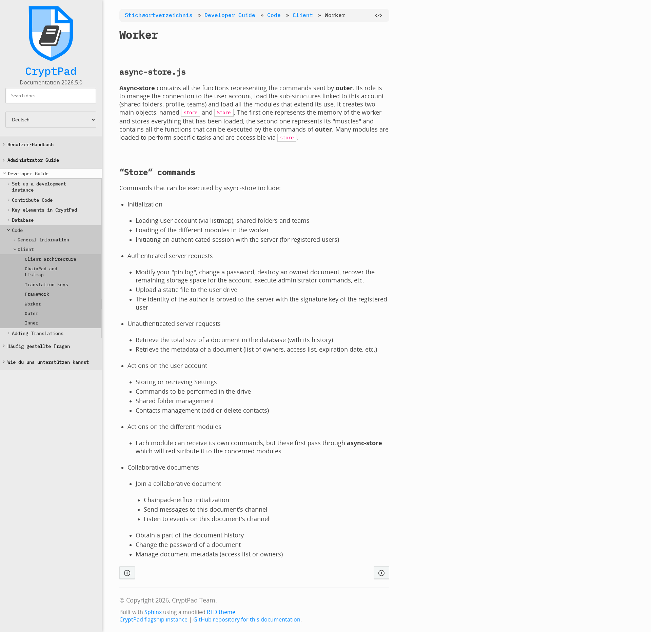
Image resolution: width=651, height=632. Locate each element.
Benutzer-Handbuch (30, 144)
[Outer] (381, 572)
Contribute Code (32, 200)
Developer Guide (28, 173)
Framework (37, 294)
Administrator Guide (33, 160)
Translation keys (46, 285)
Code (17, 230)
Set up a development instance (39, 186)
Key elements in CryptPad (44, 209)
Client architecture (50, 259)
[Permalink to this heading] (168, 34)
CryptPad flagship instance (153, 619)
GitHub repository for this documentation (246, 619)
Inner (31, 323)
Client (26, 249)
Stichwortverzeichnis (159, 15)
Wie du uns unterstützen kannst (48, 362)
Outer (31, 313)
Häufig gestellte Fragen (38, 346)
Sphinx (153, 612)
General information (43, 240)
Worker (33, 304)
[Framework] (127, 572)
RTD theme (221, 612)
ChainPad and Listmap (41, 272)
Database (23, 220)
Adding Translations (37, 333)
